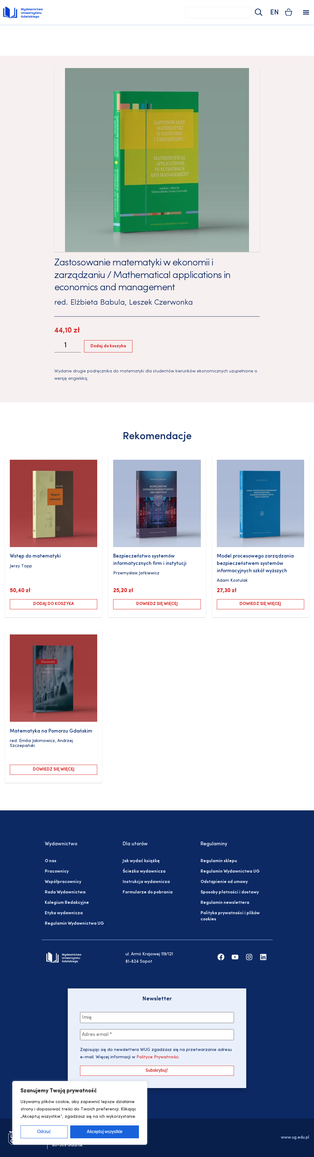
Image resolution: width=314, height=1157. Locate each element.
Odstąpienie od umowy (224, 882)
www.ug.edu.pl (295, 1137)
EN (274, 12)
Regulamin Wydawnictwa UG (74, 923)
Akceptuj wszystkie (104, 1132)
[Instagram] (249, 957)
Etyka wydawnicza (64, 913)
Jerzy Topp (21, 566)
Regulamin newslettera (225, 902)
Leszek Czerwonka (161, 302)
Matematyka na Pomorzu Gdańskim (51, 731)
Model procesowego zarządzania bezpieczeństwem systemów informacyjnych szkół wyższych (255, 563)
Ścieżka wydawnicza (144, 871)
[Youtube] (235, 957)
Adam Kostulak (232, 580)
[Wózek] (288, 12)
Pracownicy (57, 871)
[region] (79, 1113)
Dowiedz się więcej (157, 604)
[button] (306, 12)
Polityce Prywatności (156, 1057)
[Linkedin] (263, 957)
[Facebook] (221, 957)
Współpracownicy (63, 882)
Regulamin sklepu (219, 861)
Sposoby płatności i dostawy (230, 892)
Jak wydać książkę (141, 861)
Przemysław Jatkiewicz (136, 573)
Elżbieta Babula (97, 302)
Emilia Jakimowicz (37, 741)
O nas (50, 861)
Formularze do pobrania (148, 892)
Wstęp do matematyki (35, 556)
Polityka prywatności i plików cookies (230, 916)
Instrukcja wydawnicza (146, 882)
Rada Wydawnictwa (65, 892)
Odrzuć (44, 1132)
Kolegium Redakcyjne (67, 902)
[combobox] (219, 12)
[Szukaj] (258, 12)
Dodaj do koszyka (108, 346)
